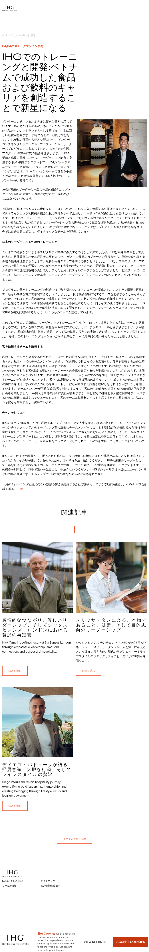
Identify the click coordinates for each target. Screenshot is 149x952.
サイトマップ (48, 881)
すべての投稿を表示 (74, 839)
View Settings (95, 942)
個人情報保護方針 (50, 885)
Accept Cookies (130, 941)
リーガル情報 (9, 885)
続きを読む (15, 671)
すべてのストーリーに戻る (20, 35)
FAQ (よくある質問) (12, 881)
